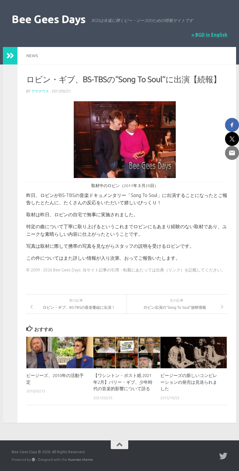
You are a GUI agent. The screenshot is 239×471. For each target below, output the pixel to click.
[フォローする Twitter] (223, 456)
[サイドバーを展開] (10, 55)
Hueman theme (80, 459)
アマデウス (40, 91)
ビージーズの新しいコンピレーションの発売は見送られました (188, 382)
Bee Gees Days (49, 19)
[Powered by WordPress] (33, 459)
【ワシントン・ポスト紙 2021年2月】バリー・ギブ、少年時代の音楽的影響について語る (122, 382)
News (32, 55)
